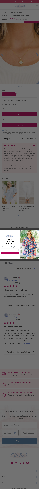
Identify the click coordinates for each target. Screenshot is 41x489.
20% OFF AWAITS (10, 253)
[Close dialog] (38, 231)
